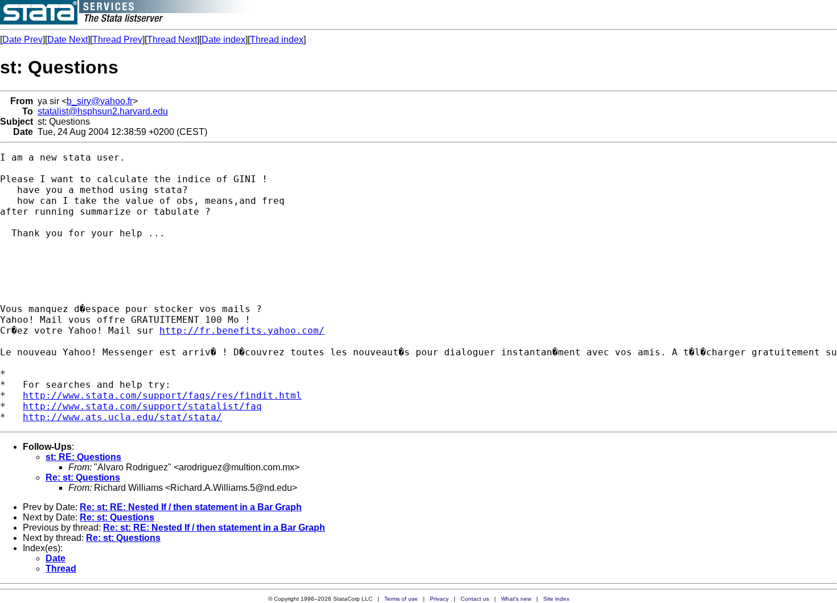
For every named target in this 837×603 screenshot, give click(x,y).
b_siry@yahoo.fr (100, 101)
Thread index (276, 39)
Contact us (475, 599)
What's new (516, 599)
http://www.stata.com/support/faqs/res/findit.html (162, 395)
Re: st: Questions (83, 477)
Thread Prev (117, 39)
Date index (223, 39)
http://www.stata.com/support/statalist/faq (142, 406)
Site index (556, 599)
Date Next (67, 39)
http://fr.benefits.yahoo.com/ (242, 330)
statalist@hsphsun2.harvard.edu (103, 111)
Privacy (439, 599)
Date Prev (22, 39)
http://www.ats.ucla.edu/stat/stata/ (122, 417)
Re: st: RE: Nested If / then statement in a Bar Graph (191, 507)
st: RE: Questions (83, 457)
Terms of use (401, 599)
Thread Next (172, 39)
